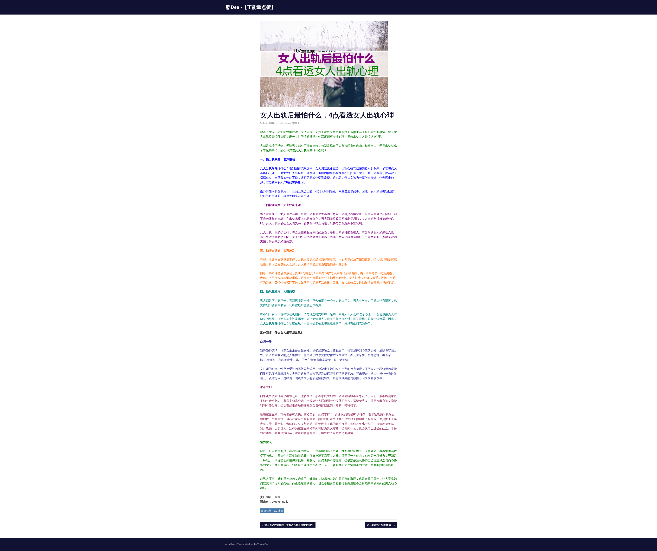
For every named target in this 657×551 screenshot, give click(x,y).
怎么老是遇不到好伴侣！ (380, 525)
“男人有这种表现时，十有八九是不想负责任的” (288, 525)
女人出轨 (278, 510)
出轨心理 (266, 510)
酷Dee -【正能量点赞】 (251, 7)
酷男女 (296, 123)
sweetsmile (283, 123)
